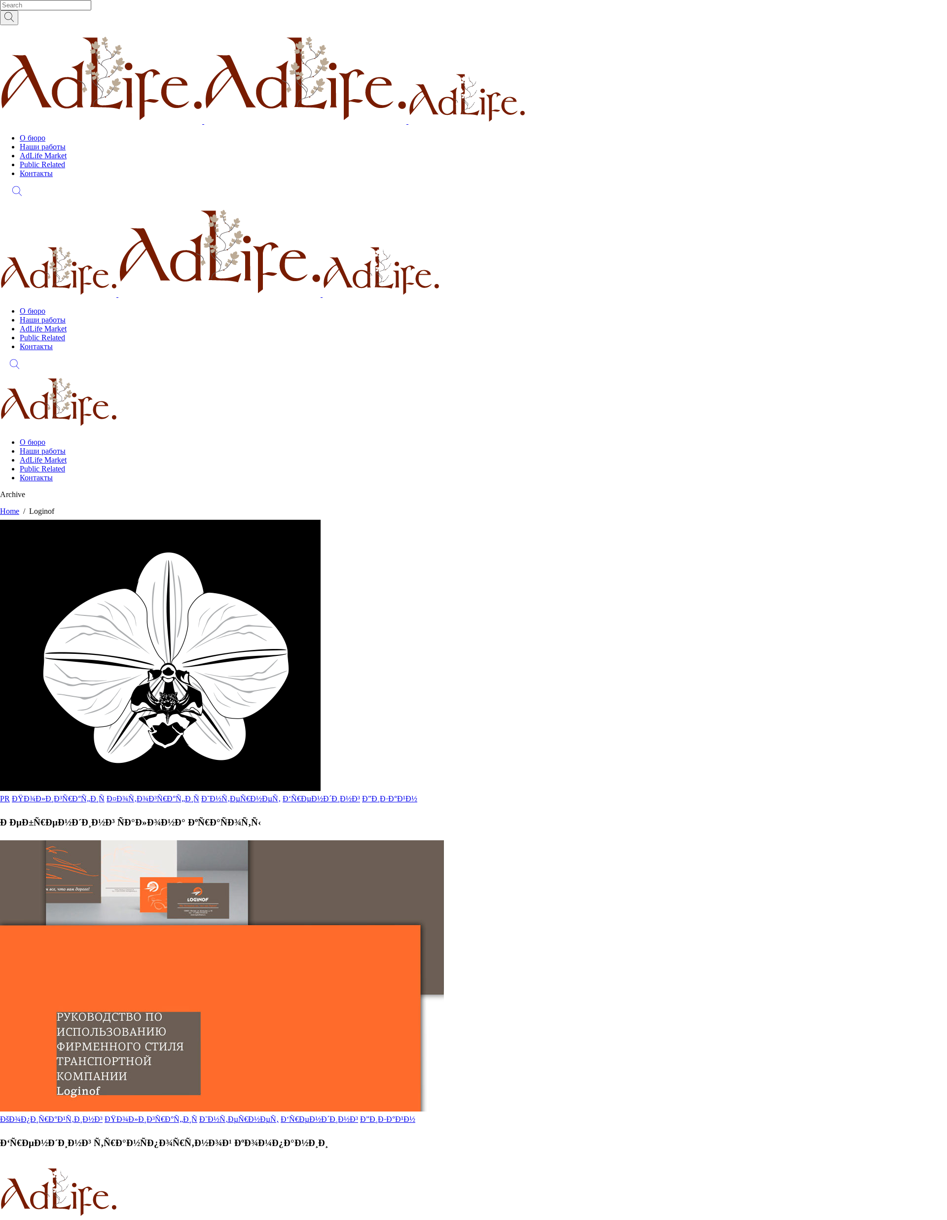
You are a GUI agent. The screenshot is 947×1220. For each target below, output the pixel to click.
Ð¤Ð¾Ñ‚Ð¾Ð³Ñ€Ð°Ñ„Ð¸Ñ (153, 798)
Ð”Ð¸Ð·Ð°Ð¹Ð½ (389, 798)
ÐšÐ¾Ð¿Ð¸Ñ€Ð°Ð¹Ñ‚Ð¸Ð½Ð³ (51, 1119)
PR (5, 798)
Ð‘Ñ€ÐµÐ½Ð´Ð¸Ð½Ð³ (321, 798)
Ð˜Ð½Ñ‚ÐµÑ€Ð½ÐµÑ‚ (241, 798)
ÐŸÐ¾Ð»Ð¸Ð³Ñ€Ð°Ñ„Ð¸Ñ (58, 798)
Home (9, 511)
